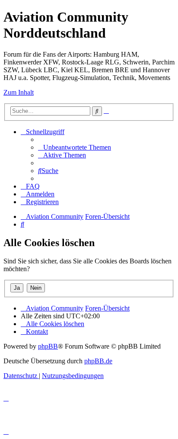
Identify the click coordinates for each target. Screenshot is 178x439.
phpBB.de (98, 361)
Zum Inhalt (18, 92)
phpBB (48, 346)
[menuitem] (74, 147)
